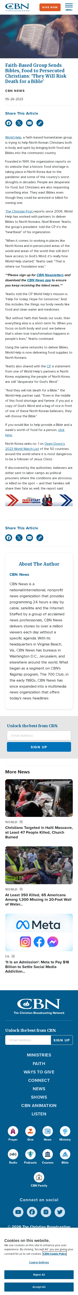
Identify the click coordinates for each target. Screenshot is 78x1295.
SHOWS (39, 1097)
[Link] (39, 123)
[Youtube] (18, 1212)
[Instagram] (46, 1212)
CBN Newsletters (50, 275)
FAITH (39, 1063)
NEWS (39, 1089)
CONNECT (39, 1080)
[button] (67, 7)
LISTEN (39, 1114)
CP (49, 366)
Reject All (39, 1275)
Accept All (38, 1287)
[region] (39, 1261)
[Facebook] (8, 123)
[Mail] (29, 123)
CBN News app (39, 280)
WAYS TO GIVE (39, 1072)
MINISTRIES (39, 1055)
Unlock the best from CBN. (32, 725)
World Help (13, 137)
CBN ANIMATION (39, 1105)
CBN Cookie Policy (54, 1254)
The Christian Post (19, 211)
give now (50, 7)
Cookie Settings (39, 1262)
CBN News (15, 90)
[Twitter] (19, 123)
